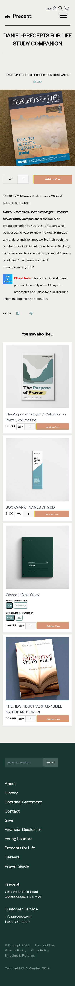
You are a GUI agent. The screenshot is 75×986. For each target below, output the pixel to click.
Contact (12, 811)
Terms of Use (44, 945)
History (11, 792)
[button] (60, 8)
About (10, 783)
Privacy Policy (15, 950)
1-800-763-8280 (17, 921)
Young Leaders (18, 838)
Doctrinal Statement (23, 801)
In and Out (20, 605)
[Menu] (63, 16)
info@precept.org (18, 916)
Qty (10, 179)
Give (9, 820)
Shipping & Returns (20, 955)
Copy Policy (40, 950)
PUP (9, 605)
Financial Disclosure (23, 829)
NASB (10, 617)
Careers (12, 856)
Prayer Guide (17, 866)
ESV (19, 617)
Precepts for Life (20, 847)
